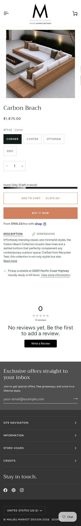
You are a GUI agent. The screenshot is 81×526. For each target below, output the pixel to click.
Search (57, 519)
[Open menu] (9, 13)
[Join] (74, 398)
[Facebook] (5, 490)
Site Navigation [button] (16, 422)
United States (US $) (22, 510)
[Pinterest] (14, 490)
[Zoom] (14, 90)
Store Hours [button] (13, 448)
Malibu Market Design (24, 519)
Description (13, 233)
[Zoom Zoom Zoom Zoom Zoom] (40, 64)
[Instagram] (22, 490)
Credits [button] (9, 460)
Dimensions (46, 233)
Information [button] (13, 435)
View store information (55, 275)
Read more (10, 260)
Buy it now (40, 213)
